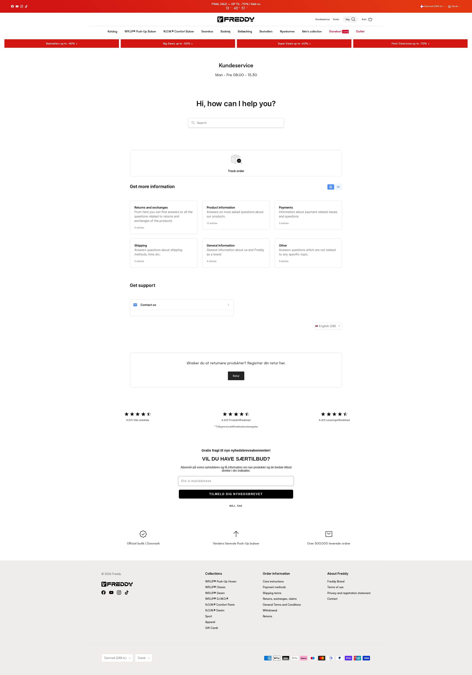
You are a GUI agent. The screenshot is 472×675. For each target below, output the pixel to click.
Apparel (210, 622)
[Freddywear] (235, 19)
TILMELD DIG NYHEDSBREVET (236, 494)
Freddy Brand (335, 581)
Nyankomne (287, 31)
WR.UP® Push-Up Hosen (220, 581)
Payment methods (274, 587)
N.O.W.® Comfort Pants (220, 604)
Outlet (360, 31)
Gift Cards (211, 628)
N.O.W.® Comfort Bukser (178, 31)
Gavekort (335, 31)
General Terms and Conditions (282, 604)
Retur (236, 376)
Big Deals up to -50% (176, 43)
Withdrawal (270, 610)
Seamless (207, 31)
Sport (208, 616)
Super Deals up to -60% (293, 43)
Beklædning (245, 31)
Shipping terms (272, 593)
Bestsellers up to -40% (60, 43)
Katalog (112, 31)
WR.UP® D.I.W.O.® (216, 599)
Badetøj (225, 31)
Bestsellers (266, 31)
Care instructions (273, 581)
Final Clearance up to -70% (409, 43)
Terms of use (335, 587)
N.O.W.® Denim (214, 610)
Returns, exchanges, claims (280, 599)
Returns (267, 616)
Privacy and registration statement (349, 593)
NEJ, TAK (236, 506)
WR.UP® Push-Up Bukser (140, 31)
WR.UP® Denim (215, 593)
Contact (332, 599)
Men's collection (312, 31)
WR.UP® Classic (215, 587)
